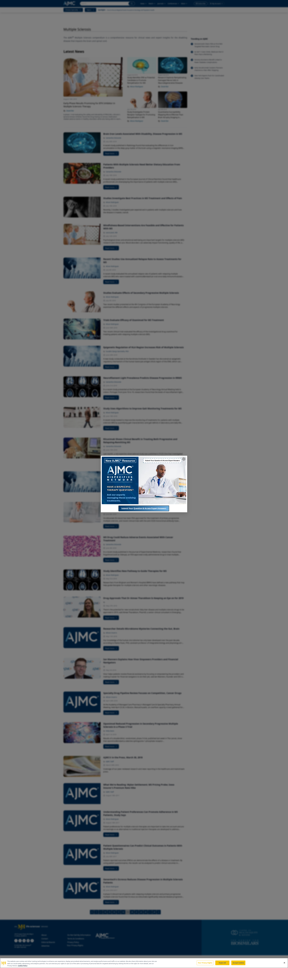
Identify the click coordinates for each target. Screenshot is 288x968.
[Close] (284, 962)
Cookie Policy (22, 966)
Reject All (222, 963)
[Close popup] (183, 459)
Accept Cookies (238, 963)
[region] (144, 963)
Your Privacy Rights (205, 963)
